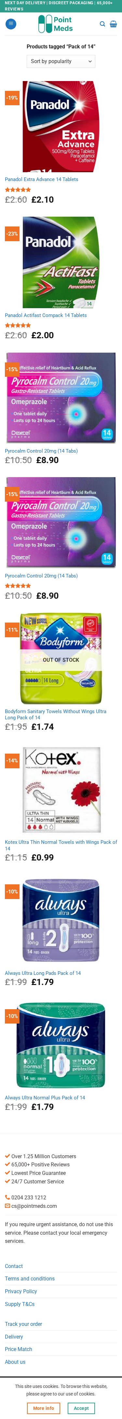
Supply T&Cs (19, 1304)
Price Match (18, 1349)
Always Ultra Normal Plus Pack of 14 (45, 1098)
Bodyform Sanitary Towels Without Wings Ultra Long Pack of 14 (55, 715)
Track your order (23, 1324)
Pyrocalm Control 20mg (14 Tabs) (41, 451)
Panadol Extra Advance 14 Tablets (41, 179)
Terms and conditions (30, 1279)
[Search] (102, 24)
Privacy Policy (21, 1291)
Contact (14, 1266)
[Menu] (11, 24)
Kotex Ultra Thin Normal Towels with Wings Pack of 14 (61, 845)
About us (15, 1362)
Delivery (14, 1337)
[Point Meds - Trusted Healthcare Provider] (61, 23)
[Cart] (113, 24)
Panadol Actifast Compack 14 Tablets (46, 315)
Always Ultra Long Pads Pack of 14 (43, 973)
